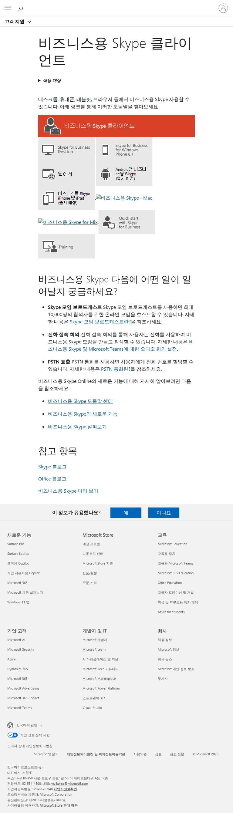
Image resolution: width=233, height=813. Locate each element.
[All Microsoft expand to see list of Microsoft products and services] (7, 8)
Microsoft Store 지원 (98, 563)
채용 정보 (165, 639)
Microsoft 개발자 (95, 639)
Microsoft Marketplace (99, 678)
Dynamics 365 (17, 668)
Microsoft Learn (94, 649)
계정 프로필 (91, 543)
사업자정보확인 (65, 789)
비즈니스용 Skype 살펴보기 (77, 426)
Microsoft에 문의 (46, 754)
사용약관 (140, 754)
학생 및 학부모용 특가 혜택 (178, 602)
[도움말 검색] (21, 8)
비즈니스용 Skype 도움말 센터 (80, 401)
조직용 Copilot (18, 563)
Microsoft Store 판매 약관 (59, 805)
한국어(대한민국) (29, 725)
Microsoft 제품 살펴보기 (25, 592)
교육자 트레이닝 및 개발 (176, 592)
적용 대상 (52, 80)
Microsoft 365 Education (176, 573)
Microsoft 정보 (168, 649)
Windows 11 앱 (18, 602)
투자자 (163, 678)
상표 (158, 754)
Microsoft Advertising (23, 688)
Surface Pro (15, 543)
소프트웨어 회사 (95, 698)
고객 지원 (15, 21)
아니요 (164, 512)
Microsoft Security (20, 649)
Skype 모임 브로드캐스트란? (100, 321)
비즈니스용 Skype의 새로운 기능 (83, 413)
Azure (11, 659)
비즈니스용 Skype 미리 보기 (68, 490)
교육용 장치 (166, 553)
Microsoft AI (16, 639)
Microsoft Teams (19, 707)
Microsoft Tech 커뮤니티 (101, 668)
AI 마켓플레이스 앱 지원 (100, 659)
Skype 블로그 (52, 466)
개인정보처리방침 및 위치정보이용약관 (96, 754)
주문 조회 (90, 582)
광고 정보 (177, 754)
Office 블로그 (52, 478)
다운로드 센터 (93, 553)
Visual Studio (92, 707)
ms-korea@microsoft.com (69, 783)
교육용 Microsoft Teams (175, 563)
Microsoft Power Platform (101, 688)
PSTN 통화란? (115, 369)
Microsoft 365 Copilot (23, 698)
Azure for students (171, 611)
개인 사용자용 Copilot (23, 573)
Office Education (170, 582)
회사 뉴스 (165, 659)
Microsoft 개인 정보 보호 (176, 668)
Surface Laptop (18, 553)
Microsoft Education (172, 543)
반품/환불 (90, 573)
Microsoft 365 (17, 582)
